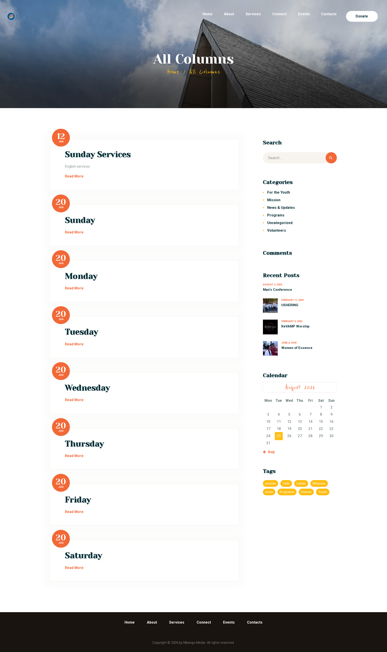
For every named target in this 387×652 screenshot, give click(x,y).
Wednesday (87, 388)
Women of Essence (296, 348)
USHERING (289, 305)
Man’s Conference (277, 290)
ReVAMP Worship (295, 326)
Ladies (301, 483)
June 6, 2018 (288, 342)
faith (286, 483)
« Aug (270, 452)
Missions (319, 483)
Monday (81, 276)
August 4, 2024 (272, 284)
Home (173, 72)
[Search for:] (300, 158)
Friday (78, 499)
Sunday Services (98, 154)
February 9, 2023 (291, 321)
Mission (273, 200)
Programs (275, 215)
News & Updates (281, 207)
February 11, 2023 (292, 300)
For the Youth (278, 192)
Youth (322, 492)
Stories (306, 492)
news (269, 492)
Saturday (83, 555)
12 (61, 136)
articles (270, 483)
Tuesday (81, 332)
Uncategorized (279, 223)
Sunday (80, 220)
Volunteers (276, 230)
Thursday (84, 444)
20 (61, 202)
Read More (74, 176)
